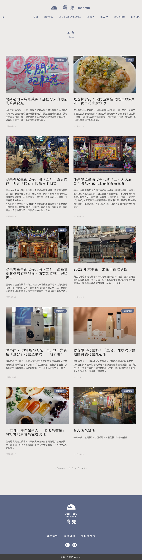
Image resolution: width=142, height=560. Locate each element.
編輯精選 (48, 16)
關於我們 (52, 535)
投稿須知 (135, 16)
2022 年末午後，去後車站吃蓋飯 (100, 269)
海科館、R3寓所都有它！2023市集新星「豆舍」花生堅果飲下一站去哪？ (36, 352)
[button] (3, 17)
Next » (83, 468)
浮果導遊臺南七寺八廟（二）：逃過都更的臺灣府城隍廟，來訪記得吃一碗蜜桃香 (37, 273)
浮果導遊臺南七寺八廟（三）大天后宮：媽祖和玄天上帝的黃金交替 (102, 181)
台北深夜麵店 (84, 430)
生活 (102, 16)
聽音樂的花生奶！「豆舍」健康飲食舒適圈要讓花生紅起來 (104, 352)
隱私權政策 (88, 535)
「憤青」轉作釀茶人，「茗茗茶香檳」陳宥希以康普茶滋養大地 (36, 432)
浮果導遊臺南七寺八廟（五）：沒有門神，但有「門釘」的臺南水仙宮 (37, 181)
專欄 (35, 16)
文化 (89, 16)
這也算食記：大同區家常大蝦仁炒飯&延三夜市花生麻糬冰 (104, 101)
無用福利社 (119, 16)
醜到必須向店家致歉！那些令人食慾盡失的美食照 (37, 101)
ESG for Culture (70, 16)
